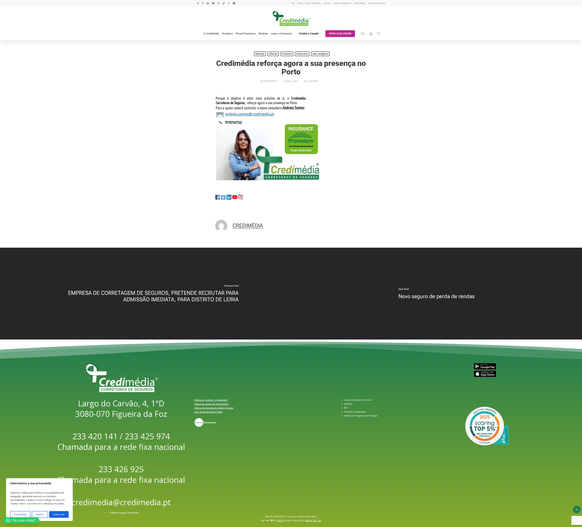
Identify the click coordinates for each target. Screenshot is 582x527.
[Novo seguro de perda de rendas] (436, 294)
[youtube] (213, 3)
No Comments (311, 81)
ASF (346, 407)
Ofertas (273, 53)
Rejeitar (40, 514)
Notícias (260, 53)
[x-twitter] (198, 3)
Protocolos (302, 53)
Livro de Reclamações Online (208, 411)
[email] (234, 3)
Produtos (287, 53)
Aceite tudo (58, 514)
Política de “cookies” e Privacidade (210, 399)
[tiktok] (223, 3)
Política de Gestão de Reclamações (211, 403)
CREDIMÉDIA (270, 81)
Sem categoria (320, 53)
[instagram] (218, 3)
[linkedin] (208, 3)
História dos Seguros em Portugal (360, 415)
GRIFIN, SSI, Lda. (313, 520)
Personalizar (20, 514)
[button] (378, 33)
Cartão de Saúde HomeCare (358, 399)
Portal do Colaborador (355, 411)
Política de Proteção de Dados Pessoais (213, 407)
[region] (39, 499)
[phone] (229, 3)
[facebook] (203, 3)
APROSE (348, 403)
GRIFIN (280, 520)
